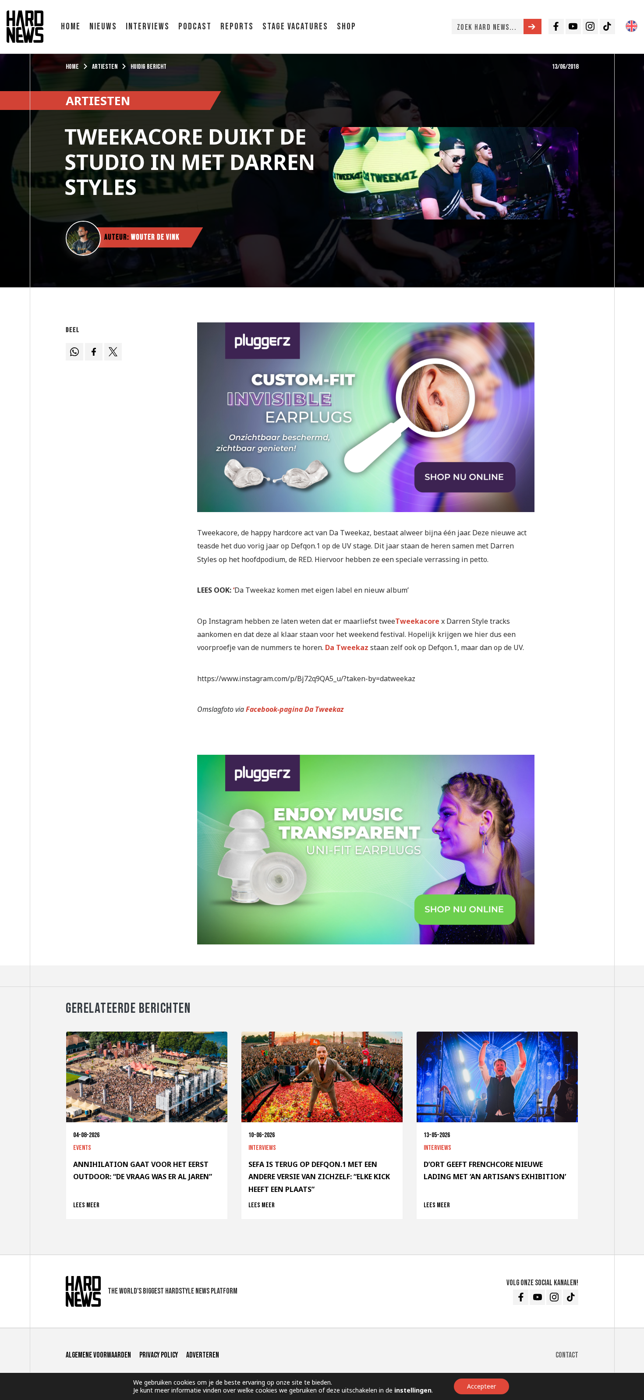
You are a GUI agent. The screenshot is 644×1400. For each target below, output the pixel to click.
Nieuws (103, 26)
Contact (567, 1355)
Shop (346, 26)
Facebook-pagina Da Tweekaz (295, 709)
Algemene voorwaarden (98, 1355)
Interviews (148, 26)
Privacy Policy (158, 1355)
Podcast (195, 26)
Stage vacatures (295, 26)
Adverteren (202, 1355)
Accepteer (481, 1386)
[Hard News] (25, 26)
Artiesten (104, 67)
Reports (237, 26)
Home (71, 26)
